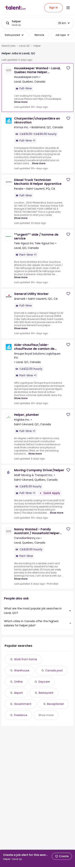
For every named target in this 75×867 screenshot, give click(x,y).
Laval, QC (24, 46)
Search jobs (9, 46)
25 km (62, 23)
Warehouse (21, 670)
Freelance (20, 715)
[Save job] (68, 68)
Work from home (25, 659)
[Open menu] (68, 7)
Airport (18, 693)
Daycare (44, 682)
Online (18, 682)
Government (22, 704)
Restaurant (46, 693)
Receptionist (55, 704)
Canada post (54, 670)
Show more (21, 102)
